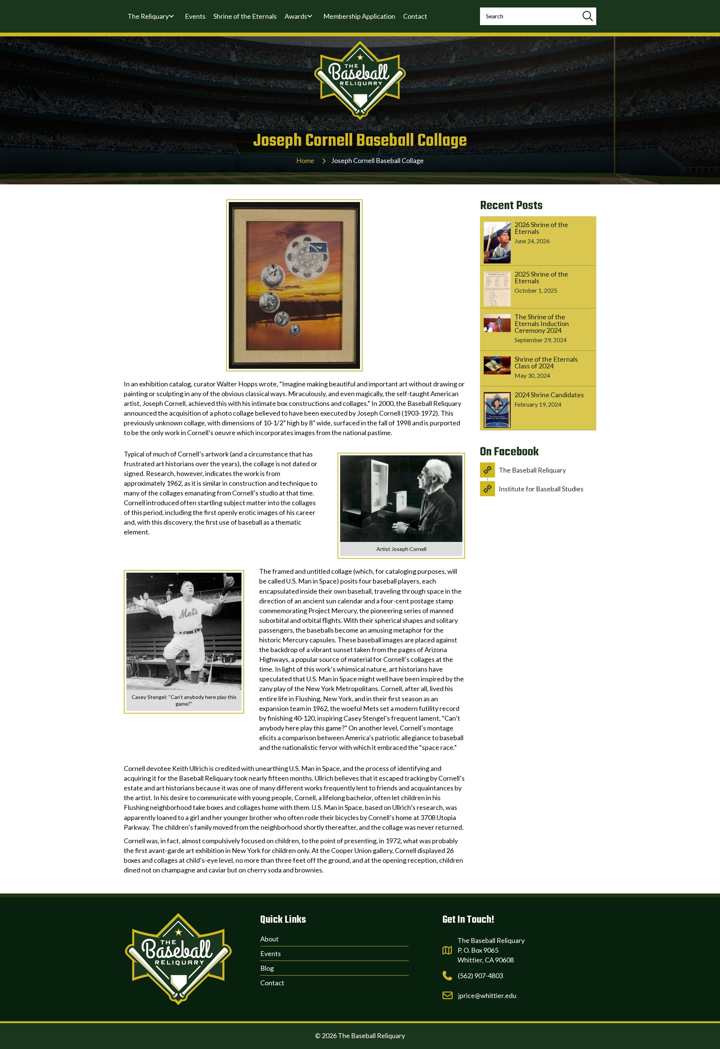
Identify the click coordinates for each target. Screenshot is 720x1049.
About (269, 939)
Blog (267, 968)
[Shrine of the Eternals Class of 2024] (538, 368)
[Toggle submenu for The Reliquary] (171, 16)
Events (270, 953)
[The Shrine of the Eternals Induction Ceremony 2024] (538, 329)
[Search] (587, 16)
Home (305, 160)
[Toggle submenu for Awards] (309, 16)
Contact (272, 983)
